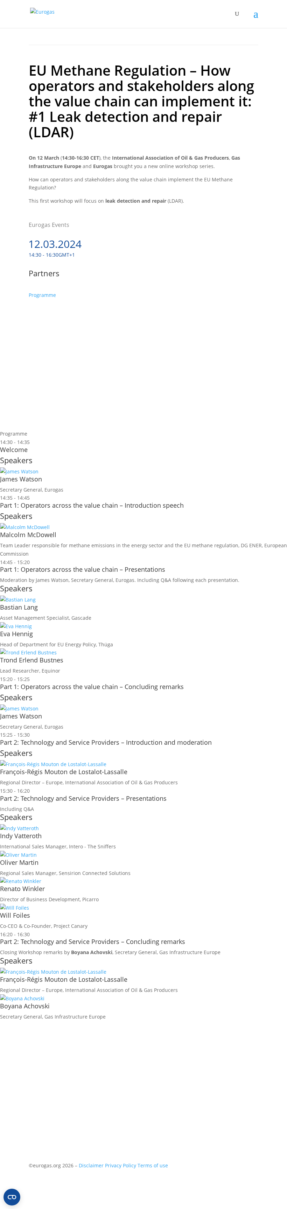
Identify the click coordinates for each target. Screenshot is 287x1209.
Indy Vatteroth (21, 836)
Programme (42, 295)
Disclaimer (91, 1165)
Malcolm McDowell (28, 534)
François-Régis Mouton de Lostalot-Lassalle (63, 771)
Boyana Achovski (25, 1006)
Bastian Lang (19, 607)
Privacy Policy (120, 1165)
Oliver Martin (19, 862)
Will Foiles (15, 915)
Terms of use (153, 1165)
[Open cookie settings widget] (12, 1197)
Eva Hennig (16, 634)
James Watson (21, 479)
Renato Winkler (22, 888)
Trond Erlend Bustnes (31, 660)
